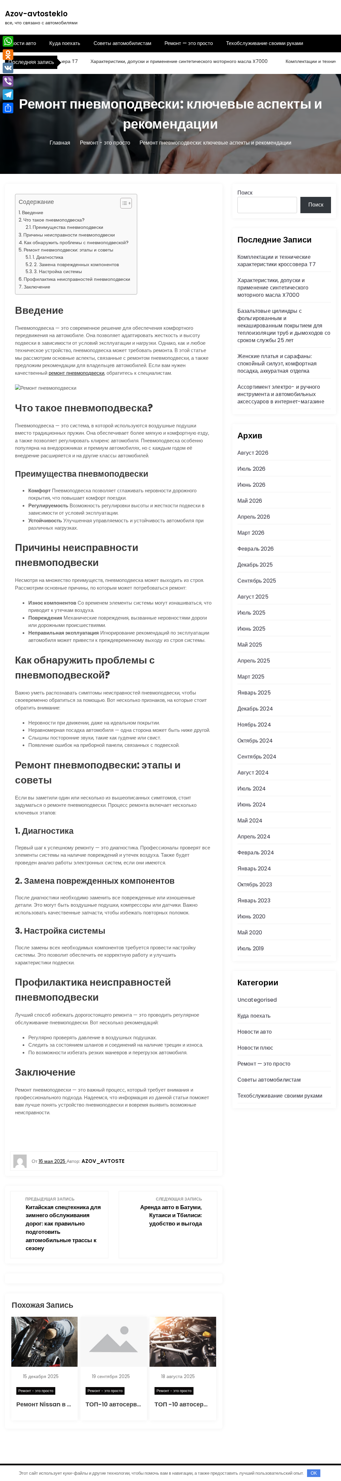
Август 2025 (252, 597)
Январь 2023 (253, 900)
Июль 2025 (251, 613)
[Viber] (8, 81)
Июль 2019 (250, 948)
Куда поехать (64, 43)
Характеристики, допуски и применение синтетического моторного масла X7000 (163, 61)
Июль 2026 (251, 469)
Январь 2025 (254, 693)
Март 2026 (251, 533)
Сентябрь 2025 (256, 581)
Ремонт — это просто (189, 43)
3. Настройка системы (58, 271)
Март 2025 (251, 677)
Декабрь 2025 (255, 565)
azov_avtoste (103, 1161)
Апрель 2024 (253, 836)
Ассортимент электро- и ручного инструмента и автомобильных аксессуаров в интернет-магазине (280, 394)
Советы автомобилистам (122, 43)
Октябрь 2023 (254, 884)
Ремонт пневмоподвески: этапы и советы (68, 250)
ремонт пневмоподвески (76, 372)
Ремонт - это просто (35, 1390)
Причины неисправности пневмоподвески (69, 235)
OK (314, 1473)
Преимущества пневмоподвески (68, 227)
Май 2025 (249, 645)
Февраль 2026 (255, 549)
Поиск (244, 193)
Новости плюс (255, 1048)
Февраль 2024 (255, 852)
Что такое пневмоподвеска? (54, 220)
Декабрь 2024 (255, 709)
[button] (122, 203)
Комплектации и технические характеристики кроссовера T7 (276, 260)
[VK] (8, 68)
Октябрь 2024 (255, 740)
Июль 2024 (251, 788)
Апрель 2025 (253, 661)
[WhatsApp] (8, 41)
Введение (32, 212)
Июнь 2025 (251, 629)
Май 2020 (249, 932)
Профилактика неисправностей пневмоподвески (77, 279)
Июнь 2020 (251, 916)
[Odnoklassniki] (8, 54)
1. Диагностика (48, 257)
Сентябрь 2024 (257, 756)
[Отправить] (8, 108)
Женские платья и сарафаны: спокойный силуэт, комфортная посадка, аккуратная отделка (277, 363)
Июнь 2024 (251, 804)
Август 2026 (252, 453)
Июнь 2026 (251, 485)
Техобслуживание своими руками (264, 43)
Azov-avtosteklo (36, 14)
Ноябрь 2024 (254, 725)
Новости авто (20, 43)
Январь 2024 (254, 868)
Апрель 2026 (253, 517)
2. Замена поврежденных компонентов (76, 264)
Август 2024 (253, 772)
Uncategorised (257, 1000)
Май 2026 (249, 501)
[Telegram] (8, 94)
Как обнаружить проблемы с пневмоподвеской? (76, 242)
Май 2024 (250, 820)
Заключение (37, 286)
